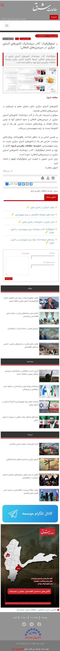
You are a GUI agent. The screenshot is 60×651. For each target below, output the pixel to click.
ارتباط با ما (34, 617)
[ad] (30, 513)
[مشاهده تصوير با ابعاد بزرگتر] (53, 71)
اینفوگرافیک (42, 35)
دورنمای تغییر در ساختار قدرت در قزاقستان (23, 328)
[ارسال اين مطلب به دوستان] (52, 179)
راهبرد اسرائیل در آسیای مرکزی (41, 207)
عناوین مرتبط (51, 197)
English (54, 17)
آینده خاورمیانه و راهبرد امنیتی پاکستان (24, 444)
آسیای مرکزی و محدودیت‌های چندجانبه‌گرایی (22, 459)
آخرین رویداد (52, 35)
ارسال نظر (8, 278)
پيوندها (44, 617)
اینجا (13, 159)
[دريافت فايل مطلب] (47, 179)
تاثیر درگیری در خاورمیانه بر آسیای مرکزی (37, 222)
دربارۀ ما (24, 617)
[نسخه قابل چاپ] (42, 179)
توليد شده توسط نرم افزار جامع (30, 649)
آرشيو (15, 617)
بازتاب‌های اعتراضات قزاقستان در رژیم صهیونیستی (34, 214)
